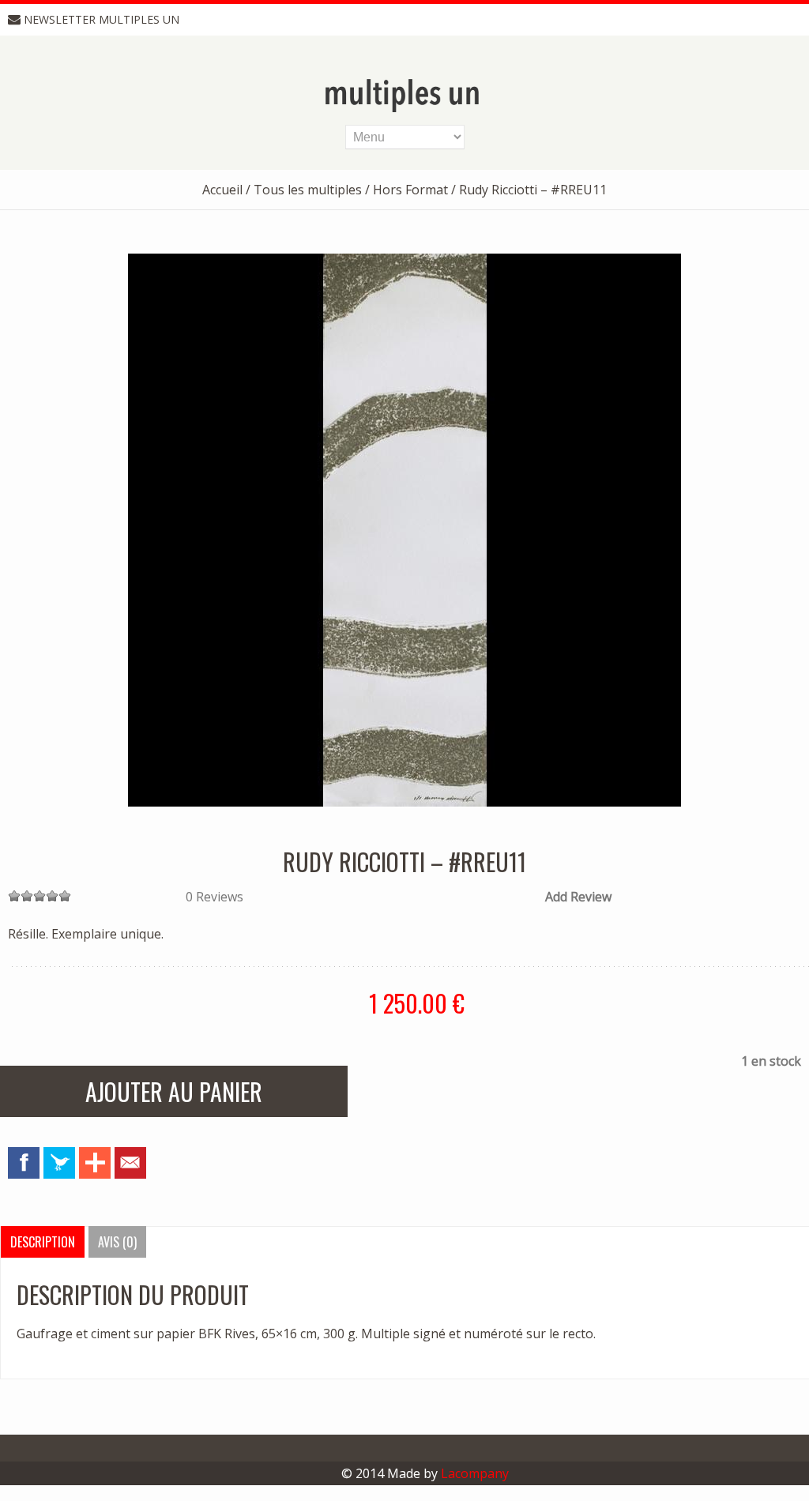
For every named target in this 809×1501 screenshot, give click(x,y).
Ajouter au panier (173, 1091)
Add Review (578, 896)
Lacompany (475, 1473)
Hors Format (410, 189)
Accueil (222, 189)
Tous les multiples (308, 189)
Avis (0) (117, 1241)
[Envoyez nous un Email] (130, 1163)
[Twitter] (59, 1163)
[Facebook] (24, 1163)
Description (42, 1241)
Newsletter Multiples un (101, 19)
